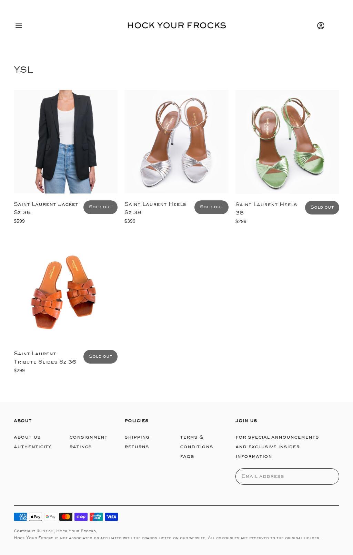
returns (136, 446)
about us (27, 437)
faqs (187, 456)
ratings (80, 446)
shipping (136, 437)
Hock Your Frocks (76, 531)
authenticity (32, 446)
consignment (88, 437)
